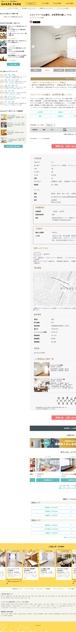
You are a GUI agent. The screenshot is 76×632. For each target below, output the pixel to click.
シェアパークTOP (13, 8)
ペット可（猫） (32, 605)
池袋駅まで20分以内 (51, 515)
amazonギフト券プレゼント (47, 607)
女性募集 (3, 605)
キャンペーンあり (35, 607)
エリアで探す (45, 3)
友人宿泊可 (20, 604)
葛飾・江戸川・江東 (25, 597)
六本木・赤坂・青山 (15, 597)
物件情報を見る (48, 480)
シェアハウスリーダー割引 (24, 607)
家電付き (61, 116)
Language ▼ (31, 3)
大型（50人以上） (70, 605)
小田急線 (5, 615)
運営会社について (17, 589)
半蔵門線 (50, 613)
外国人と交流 (14, 604)
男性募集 (8, 605)
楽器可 (18, 605)
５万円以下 (64, 604)
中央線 (14, 613)
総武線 (45, 613)
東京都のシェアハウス (28, 8)
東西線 (10, 613)
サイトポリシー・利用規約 (43, 589)
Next (48, 369)
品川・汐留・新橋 (59, 596)
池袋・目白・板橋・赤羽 (70, 596)
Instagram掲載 (62, 605)
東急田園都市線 (57, 613)
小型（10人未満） (13, 607)
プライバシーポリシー (59, 589)
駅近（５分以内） (39, 604)
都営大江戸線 (65, 613)
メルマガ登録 (70, 589)
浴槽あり (61, 112)
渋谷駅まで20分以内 (51, 511)
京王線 (6, 613)
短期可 (38, 605)
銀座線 (24, 613)
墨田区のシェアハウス (46, 8)
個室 (40, 116)
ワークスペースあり (45, 605)
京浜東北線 (29, 613)
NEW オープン (55, 605)
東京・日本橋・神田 (39, 596)
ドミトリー (59, 607)
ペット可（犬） (24, 605)
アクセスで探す (57, 3)
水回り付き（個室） (29, 604)
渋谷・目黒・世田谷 (49, 596)
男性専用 (8, 604)
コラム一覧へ (13, 64)
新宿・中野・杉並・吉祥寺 (28, 596)
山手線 (2, 613)
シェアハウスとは (29, 589)
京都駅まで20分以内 (51, 533)
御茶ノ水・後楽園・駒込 (6, 596)
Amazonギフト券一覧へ (13, 146)
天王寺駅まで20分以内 (51, 529)
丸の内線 (20, 613)
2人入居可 (13, 605)
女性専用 (40, 112)
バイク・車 (58, 604)
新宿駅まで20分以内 (51, 507)
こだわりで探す (69, 3)
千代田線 (35, 613)
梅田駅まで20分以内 (51, 525)
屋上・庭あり (47, 604)
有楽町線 (10, 615)
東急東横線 (40, 613)
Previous (33, 46)
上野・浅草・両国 (17, 596)
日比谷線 (71, 613)
